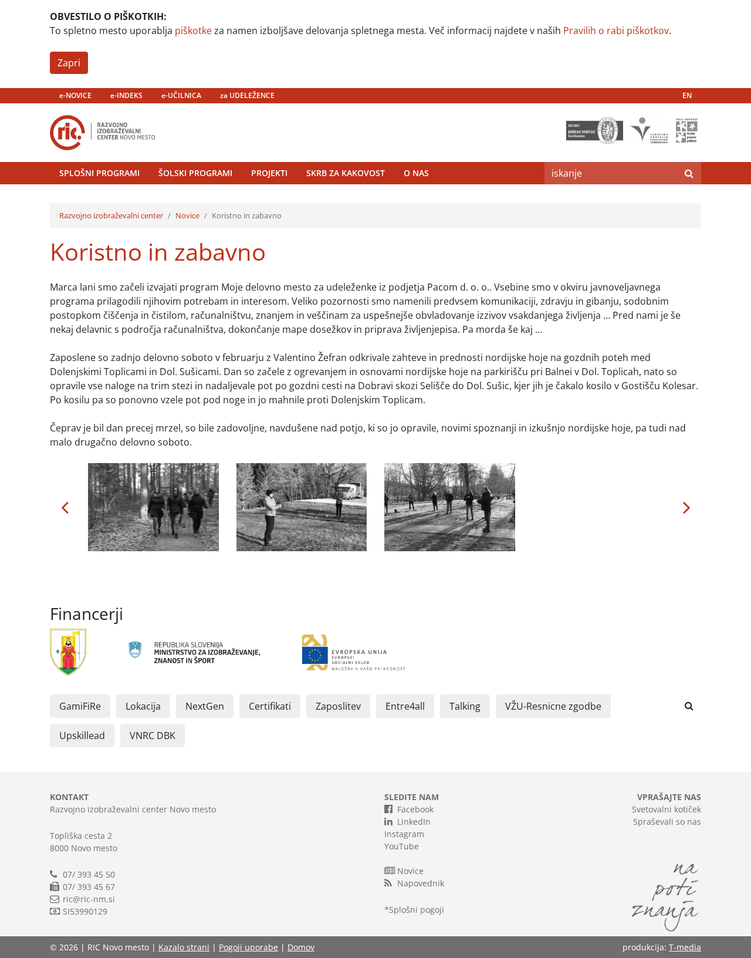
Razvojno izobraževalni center (111, 215)
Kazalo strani (183, 947)
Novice (187, 215)
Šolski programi (195, 172)
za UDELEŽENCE (247, 95)
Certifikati (270, 706)
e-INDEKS (126, 95)
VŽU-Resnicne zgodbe (553, 706)
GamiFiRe (80, 706)
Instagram (404, 833)
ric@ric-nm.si (89, 899)
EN (687, 95)
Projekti (269, 172)
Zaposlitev (338, 706)
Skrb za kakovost (345, 172)
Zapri (68, 62)
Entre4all (405, 706)
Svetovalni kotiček (666, 809)
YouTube (401, 846)
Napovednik (420, 883)
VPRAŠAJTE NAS (669, 796)
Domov (300, 947)
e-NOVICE (75, 95)
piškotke (193, 30)
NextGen (204, 706)
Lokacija (143, 706)
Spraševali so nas (667, 821)
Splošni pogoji (416, 909)
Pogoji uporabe (248, 947)
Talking (465, 706)
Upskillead (82, 735)
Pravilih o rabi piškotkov (616, 30)
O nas (416, 172)
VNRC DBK (152, 735)
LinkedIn (414, 821)
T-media (685, 947)
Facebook (415, 809)
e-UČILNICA (181, 95)
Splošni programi (99, 172)
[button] (64, 507)
